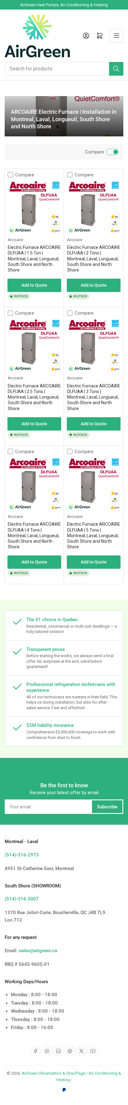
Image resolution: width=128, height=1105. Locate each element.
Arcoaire (15, 239)
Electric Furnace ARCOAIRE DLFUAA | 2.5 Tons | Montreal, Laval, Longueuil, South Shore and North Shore (34, 397)
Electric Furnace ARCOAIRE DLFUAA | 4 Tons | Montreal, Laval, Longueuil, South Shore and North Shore (34, 535)
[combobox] (64, 69)
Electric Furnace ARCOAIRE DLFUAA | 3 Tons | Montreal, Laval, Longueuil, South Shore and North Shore (93, 397)
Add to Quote (34, 285)
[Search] (116, 68)
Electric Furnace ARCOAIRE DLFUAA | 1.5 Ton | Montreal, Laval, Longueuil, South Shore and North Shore (34, 258)
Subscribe (107, 807)
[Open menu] (116, 35)
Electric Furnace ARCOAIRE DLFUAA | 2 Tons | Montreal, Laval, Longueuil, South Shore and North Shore (93, 258)
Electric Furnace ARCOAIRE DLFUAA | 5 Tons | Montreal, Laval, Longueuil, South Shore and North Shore (93, 535)
